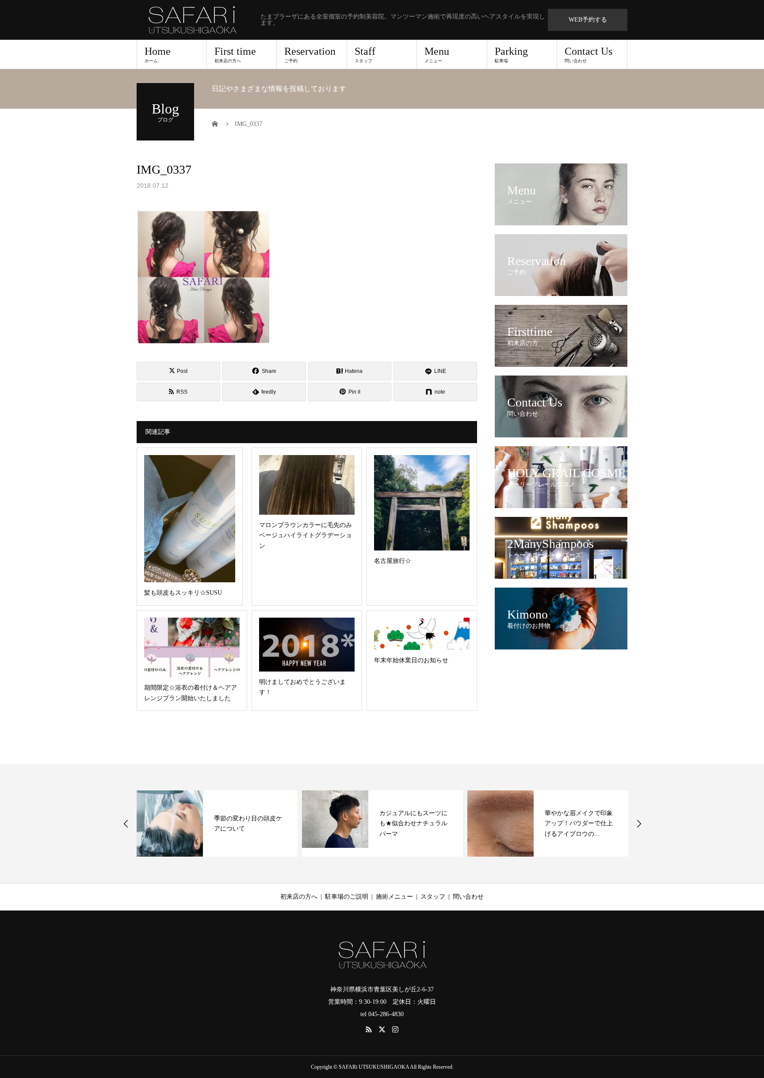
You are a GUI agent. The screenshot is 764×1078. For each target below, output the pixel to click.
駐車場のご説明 (346, 896)
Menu (436, 54)
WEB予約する (588, 19)
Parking (511, 54)
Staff (365, 54)
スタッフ (432, 896)
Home (158, 54)
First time (235, 54)
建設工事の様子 (566, 823)
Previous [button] (126, 823)
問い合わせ (468, 896)
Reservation (310, 54)
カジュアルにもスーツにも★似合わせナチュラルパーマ (248, 824)
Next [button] (638, 823)
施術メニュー (394, 896)
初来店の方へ (298, 896)
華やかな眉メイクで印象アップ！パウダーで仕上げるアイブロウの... (413, 824)
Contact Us (588, 54)
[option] (217, 823)
